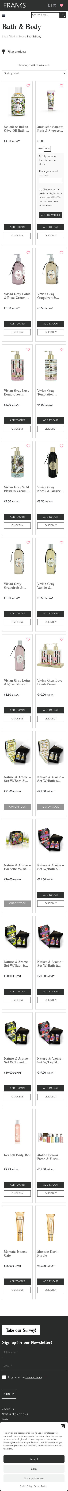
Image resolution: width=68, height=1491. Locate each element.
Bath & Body (17, 37)
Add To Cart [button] (17, 227)
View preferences (34, 1478)
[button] (63, 1426)
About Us (8, 1410)
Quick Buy (17, 236)
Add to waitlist (50, 215)
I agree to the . (27, 1377)
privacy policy (45, 205)
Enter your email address (48, 173)
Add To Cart (50, 227)
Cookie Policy (26, 1486)
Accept (34, 1459)
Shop (5, 37)
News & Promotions (15, 1414)
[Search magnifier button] (63, 15)
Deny (34, 1469)
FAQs (5, 1419)
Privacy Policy (40, 1486)
